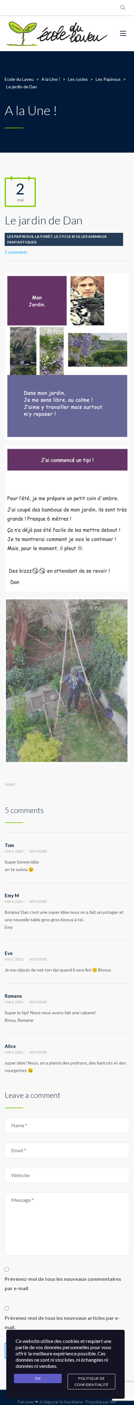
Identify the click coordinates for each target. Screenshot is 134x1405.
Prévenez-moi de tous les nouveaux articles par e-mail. (62, 1322)
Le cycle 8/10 (67, 236)
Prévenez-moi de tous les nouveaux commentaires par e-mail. (63, 1283)
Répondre (38, 851)
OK (38, 1378)
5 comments (16, 252)
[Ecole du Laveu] (57, 33)
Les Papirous (20, 236)
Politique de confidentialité (91, 1381)
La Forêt (44, 236)
